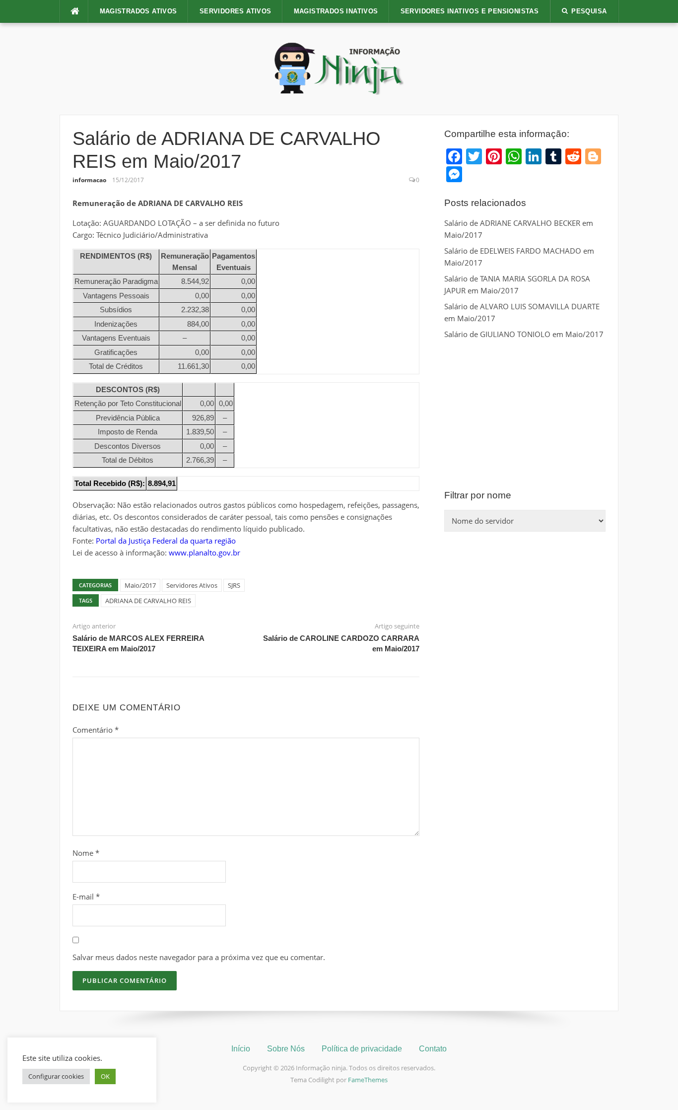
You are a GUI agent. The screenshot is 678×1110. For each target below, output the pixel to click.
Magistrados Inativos (336, 11)
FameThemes (368, 1079)
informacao (89, 180)
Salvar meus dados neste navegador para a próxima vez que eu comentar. (198, 957)
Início (240, 1048)
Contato (433, 1048)
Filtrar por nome (477, 495)
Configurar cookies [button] (56, 1076)
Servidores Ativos (235, 11)
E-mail (86, 897)
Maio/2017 (140, 585)
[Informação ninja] (339, 68)
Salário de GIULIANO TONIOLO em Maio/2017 (524, 334)
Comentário (95, 730)
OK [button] (105, 1076)
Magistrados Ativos (138, 11)
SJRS (234, 585)
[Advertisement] (525, 414)
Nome (85, 853)
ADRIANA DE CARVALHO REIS (148, 600)
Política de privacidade (362, 1048)
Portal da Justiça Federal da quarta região (166, 541)
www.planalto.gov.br (204, 552)
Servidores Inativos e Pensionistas (470, 11)
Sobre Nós (286, 1048)
